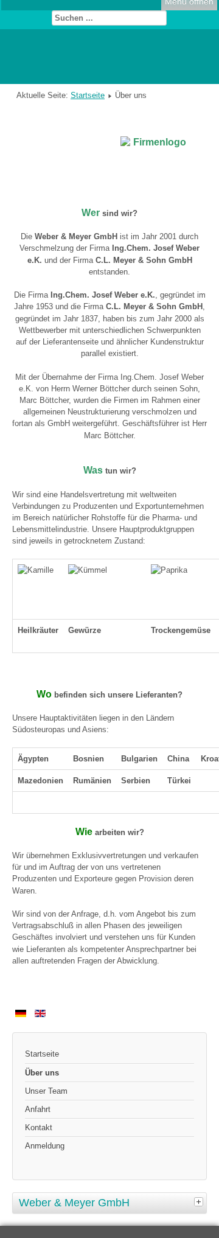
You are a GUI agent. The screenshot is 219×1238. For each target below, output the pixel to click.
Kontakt (38, 1127)
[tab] (200, 1201)
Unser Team (46, 1091)
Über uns (42, 1072)
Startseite (88, 95)
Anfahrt (37, 1109)
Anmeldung (44, 1145)
